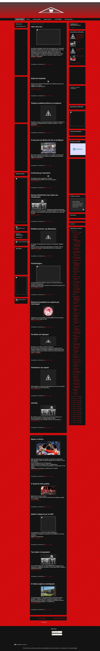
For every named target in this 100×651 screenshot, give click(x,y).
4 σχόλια (50, 187)
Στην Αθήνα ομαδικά (74, 63)
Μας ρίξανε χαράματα (75, 319)
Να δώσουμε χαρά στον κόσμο (76, 351)
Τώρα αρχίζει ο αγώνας (76, 322)
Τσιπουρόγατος (69, 19)
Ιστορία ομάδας (37, 19)
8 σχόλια (50, 132)
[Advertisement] (48, 73)
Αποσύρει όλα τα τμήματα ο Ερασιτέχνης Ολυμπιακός (77, 298)
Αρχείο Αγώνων (48, 19)
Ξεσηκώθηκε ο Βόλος (76, 303)
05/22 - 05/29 (76, 412)
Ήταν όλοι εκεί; (36, 27)
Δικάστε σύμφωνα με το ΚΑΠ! (42, 514)
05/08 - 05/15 (76, 416)
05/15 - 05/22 (76, 414)
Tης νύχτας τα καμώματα (40, 552)
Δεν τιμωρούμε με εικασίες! (77, 362)
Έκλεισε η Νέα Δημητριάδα (76, 292)
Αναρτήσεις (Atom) (51, 622)
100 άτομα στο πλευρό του (76, 347)
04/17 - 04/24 (76, 422)
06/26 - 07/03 (76, 402)
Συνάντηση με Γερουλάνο (40, 173)
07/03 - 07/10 (76, 400)
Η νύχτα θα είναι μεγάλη (40, 484)
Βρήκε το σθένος (37, 439)
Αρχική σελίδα (19, 19)
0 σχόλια (50, 64)
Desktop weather (78, 149)
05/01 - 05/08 (76, 418)
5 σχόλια (50, 294)
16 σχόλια (50, 360)
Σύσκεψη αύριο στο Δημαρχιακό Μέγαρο (76, 315)
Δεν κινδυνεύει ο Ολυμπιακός (76, 384)
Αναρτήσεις (55, 632)
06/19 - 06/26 (76, 404)
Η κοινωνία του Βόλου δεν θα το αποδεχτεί (47, 140)
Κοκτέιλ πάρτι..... (76, 374)
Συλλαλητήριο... (37, 263)
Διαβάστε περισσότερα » (36, 57)
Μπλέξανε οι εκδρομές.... (76, 377)
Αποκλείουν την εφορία (40, 367)
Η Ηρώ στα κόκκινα (75, 393)
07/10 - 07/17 (76, 398)
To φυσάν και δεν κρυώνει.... (80, 49)
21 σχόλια (50, 476)
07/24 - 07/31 (76, 232)
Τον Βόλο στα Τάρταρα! (40, 334)
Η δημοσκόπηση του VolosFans (77, 372)
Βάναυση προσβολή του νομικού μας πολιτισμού (77, 264)
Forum (28, 19)
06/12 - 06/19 (76, 406)
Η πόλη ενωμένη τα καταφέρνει (43, 584)
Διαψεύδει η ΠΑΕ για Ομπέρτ (76, 380)
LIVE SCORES (58, 19)
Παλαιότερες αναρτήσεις (59, 618)
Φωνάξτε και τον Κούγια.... (76, 365)
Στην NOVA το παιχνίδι (76, 369)
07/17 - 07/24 (76, 396)
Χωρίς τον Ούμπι (77, 359)
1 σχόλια (50, 165)
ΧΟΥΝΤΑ (34, 403)
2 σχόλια (50, 95)
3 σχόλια (50, 221)
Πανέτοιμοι (75, 354)
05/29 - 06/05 (76, 410)
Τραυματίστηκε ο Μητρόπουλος (77, 344)
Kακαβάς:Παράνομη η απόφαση (77, 332)
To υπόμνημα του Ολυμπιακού (77, 387)
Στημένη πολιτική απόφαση (77, 306)
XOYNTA (78, 41)
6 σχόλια (50, 327)
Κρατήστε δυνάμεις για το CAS (77, 310)
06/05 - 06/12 (76, 408)
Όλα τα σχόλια (56, 634)
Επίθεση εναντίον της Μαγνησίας (43, 229)
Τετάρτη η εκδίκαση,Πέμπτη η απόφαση (46, 103)
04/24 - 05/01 (76, 420)
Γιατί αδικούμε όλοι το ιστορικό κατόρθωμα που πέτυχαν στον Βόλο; (80, 37)
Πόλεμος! (75, 294)
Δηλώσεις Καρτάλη (38, 78)
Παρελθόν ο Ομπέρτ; (75, 390)
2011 (73, 230)
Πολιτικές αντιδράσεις (76, 336)
